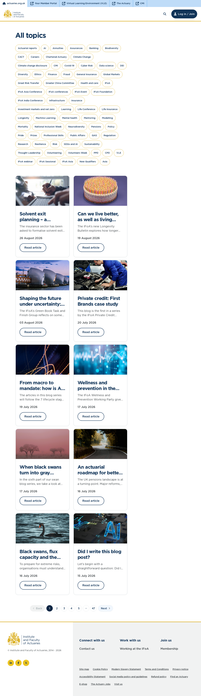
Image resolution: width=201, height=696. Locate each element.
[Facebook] (18, 663)
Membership (169, 649)
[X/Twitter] (26, 663)
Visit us (118, 684)
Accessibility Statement (92, 676)
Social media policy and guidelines (128, 676)
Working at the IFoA (134, 649)
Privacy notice (180, 669)
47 (93, 608)
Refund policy (158, 676)
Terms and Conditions (157, 669)
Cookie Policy (100, 669)
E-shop (83, 684)
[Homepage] (14, 14)
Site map (84, 669)
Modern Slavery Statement (126, 669)
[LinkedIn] (11, 663)
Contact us (87, 649)
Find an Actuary (179, 676)
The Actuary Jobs (100, 684)
